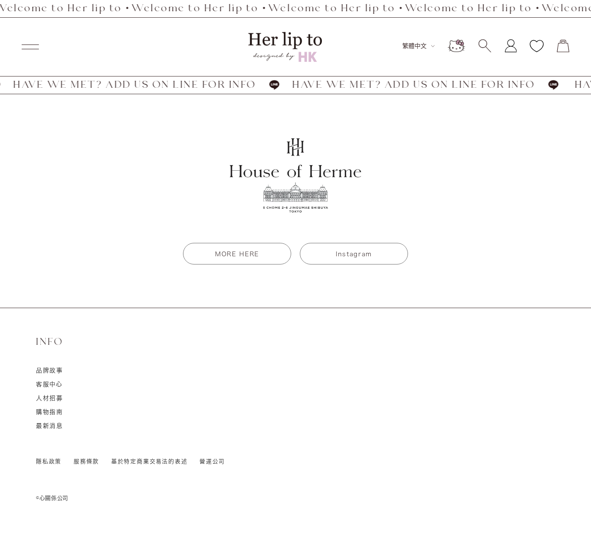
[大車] (563, 46)
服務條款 (86, 461)
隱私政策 (48, 461)
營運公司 (212, 461)
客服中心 (49, 384)
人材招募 (49, 398)
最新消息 (49, 426)
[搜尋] (485, 45)
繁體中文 (414, 46)
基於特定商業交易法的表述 (149, 461)
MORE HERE (237, 254)
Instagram (354, 254)
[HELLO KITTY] (456, 45)
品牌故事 (49, 370)
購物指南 (49, 412)
